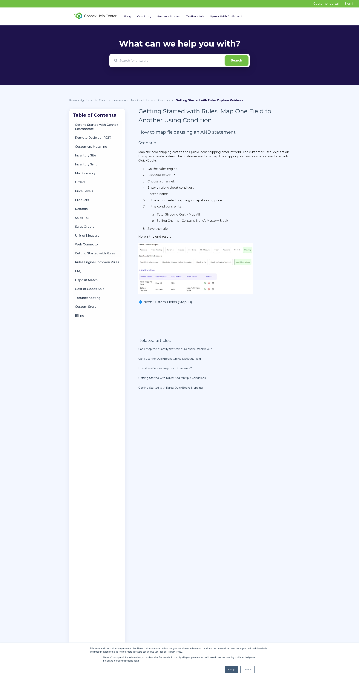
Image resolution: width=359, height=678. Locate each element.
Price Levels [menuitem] (84, 191)
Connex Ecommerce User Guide (122, 100)
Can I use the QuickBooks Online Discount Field (169, 358)
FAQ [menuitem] (78, 271)
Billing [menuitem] (79, 315)
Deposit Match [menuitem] (86, 280)
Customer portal (326, 3)
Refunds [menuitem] (81, 209)
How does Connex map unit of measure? (165, 368)
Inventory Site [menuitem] (85, 155)
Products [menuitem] (82, 200)
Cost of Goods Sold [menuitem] (90, 289)
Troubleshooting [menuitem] (87, 298)
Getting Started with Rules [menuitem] (95, 253)
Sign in (350, 3)
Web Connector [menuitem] (87, 244)
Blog (127, 16)
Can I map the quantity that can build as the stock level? (175, 349)
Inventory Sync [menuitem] (86, 164)
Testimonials (195, 16)
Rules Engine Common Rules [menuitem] (97, 262)
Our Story (144, 16)
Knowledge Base (81, 100)
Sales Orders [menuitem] (84, 226)
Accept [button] (231, 669)
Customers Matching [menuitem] (91, 146)
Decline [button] (247, 669)
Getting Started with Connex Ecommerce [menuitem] (96, 127)
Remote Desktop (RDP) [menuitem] (93, 138)
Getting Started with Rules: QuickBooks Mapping (170, 387)
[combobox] (179, 60)
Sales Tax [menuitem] (82, 218)
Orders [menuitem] (80, 182)
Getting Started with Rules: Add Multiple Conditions (172, 378)
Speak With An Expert (226, 16)
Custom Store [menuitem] (85, 307)
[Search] (236, 60)
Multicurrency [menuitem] (85, 173)
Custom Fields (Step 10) (172, 302)
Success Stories (168, 16)
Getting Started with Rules (196, 100)
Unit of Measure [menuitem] (87, 235)
